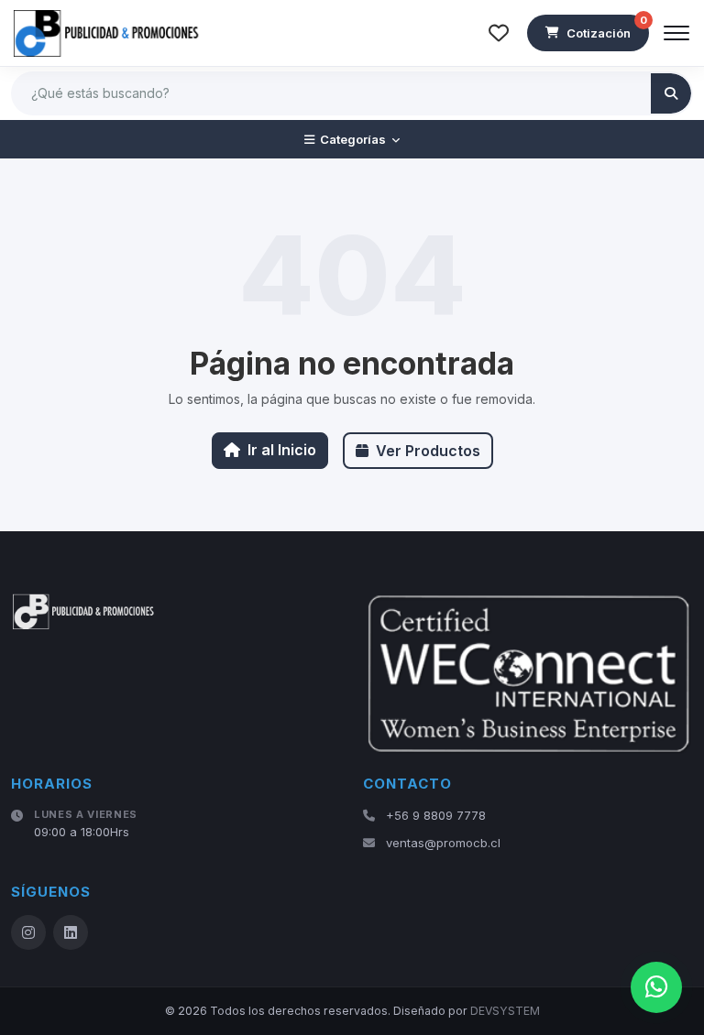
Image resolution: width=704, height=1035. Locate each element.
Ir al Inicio (282, 450)
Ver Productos (428, 450)
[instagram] (28, 932)
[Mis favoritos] (498, 33)
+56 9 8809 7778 (436, 815)
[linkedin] (70, 932)
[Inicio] (107, 33)
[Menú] (676, 32)
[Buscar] (671, 93)
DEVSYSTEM (505, 1011)
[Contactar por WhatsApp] (656, 987)
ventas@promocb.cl (443, 842)
